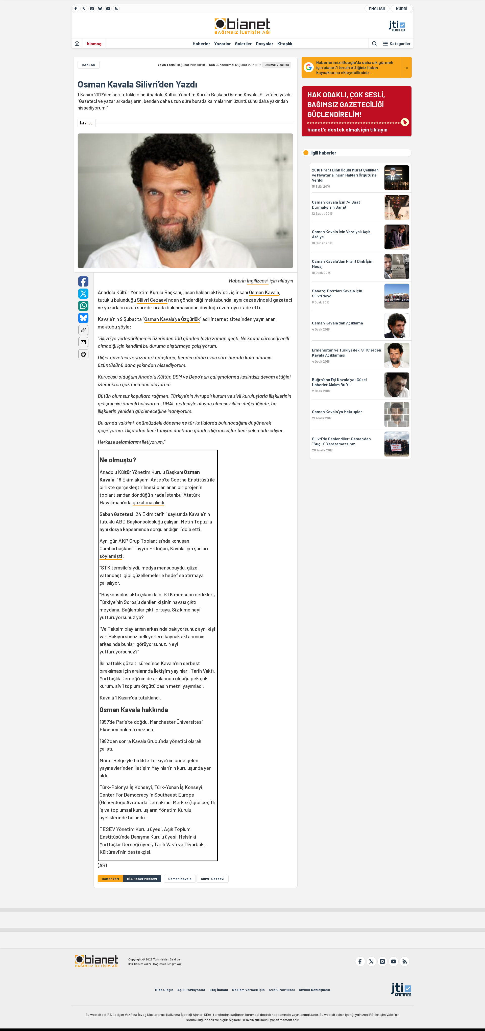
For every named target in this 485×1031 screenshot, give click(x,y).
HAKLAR (88, 64)
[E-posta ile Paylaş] (83, 342)
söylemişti (111, 556)
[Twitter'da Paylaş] (83, 294)
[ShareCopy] (83, 330)
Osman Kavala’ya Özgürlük (172, 319)
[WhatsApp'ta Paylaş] (83, 306)
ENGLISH (377, 8)
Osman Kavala (264, 292)
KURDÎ (401, 8)
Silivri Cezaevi (152, 300)
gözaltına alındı (148, 502)
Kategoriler (400, 43)
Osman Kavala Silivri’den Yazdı (137, 84)
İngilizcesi (258, 280)
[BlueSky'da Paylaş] (83, 318)
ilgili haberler (323, 153)
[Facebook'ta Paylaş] (83, 281)
